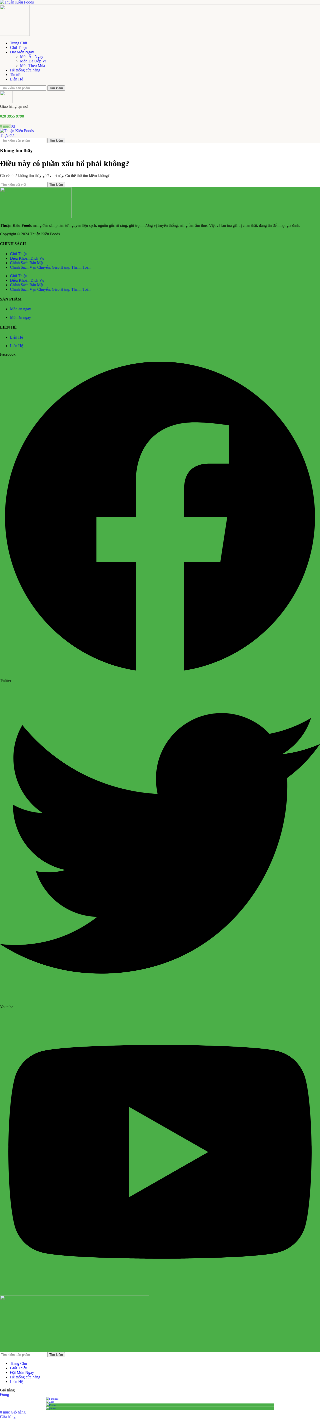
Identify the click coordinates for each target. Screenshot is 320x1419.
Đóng (4, 1394)
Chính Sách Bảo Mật (26, 263)
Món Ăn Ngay (31, 56)
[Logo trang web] (17, 2)
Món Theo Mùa (32, 65)
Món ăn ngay (20, 309)
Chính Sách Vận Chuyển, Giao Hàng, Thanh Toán (50, 267)
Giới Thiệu (18, 254)
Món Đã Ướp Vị (33, 61)
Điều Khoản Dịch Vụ (27, 258)
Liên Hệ (16, 337)
